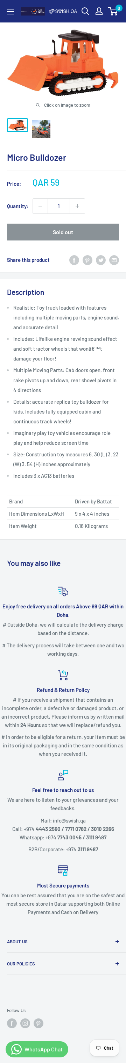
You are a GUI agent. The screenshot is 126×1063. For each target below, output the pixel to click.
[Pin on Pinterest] (87, 260)
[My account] (99, 11)
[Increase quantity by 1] (77, 206)
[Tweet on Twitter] (101, 260)
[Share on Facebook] (74, 260)
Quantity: (17, 206)
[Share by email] (114, 260)
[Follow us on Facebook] (12, 1023)
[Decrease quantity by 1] (40, 206)
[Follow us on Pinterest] (38, 1023)
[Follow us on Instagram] (25, 1023)
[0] (113, 11)
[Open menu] (10, 11)
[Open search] (85, 11)
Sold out (63, 232)
